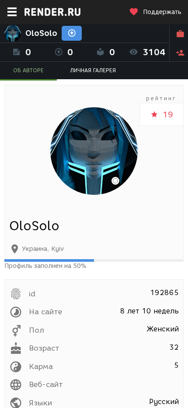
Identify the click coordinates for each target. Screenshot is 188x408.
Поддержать (162, 12)
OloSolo (41, 33)
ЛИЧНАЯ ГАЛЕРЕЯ (93, 70)
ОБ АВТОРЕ (28, 70)
